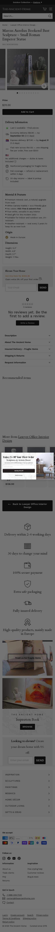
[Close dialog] (52, 454)
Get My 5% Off (18, 471)
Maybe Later (19, 475)
